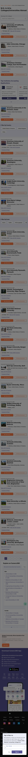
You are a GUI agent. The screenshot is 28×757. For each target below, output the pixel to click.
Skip (9, 752)
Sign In (17, 752)
